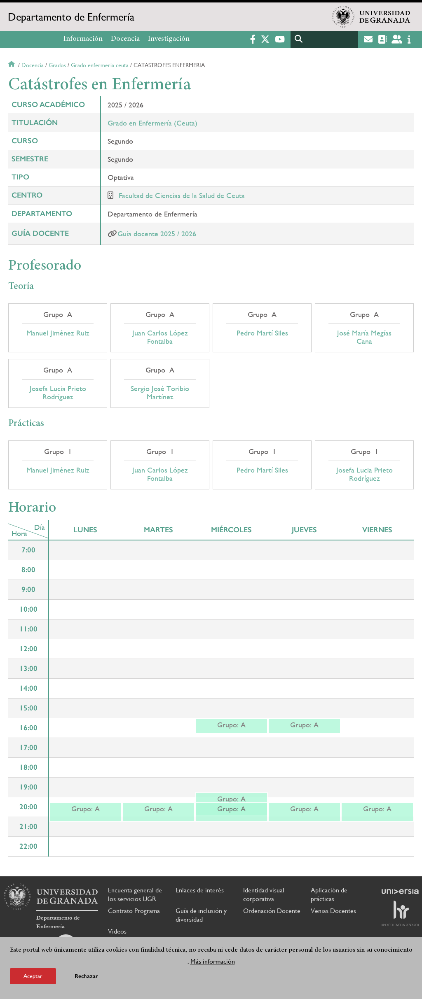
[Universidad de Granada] (371, 17)
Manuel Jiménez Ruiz (57, 333)
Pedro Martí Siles (262, 333)
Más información (212, 961)
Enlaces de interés (200, 890)
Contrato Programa (134, 911)
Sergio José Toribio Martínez (160, 392)
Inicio (12, 65)
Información (83, 39)
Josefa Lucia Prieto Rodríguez (58, 392)
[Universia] (400, 891)
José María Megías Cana (364, 337)
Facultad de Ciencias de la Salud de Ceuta (182, 195)
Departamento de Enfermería (71, 17)
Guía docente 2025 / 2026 (156, 233)
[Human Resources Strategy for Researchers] (400, 913)
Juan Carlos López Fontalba (160, 337)
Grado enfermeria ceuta (100, 65)
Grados (57, 65)
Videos (117, 931)
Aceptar (32, 976)
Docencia (125, 39)
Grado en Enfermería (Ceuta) (152, 123)
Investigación (169, 39)
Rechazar (86, 976)
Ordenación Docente (271, 911)
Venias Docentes (333, 911)
